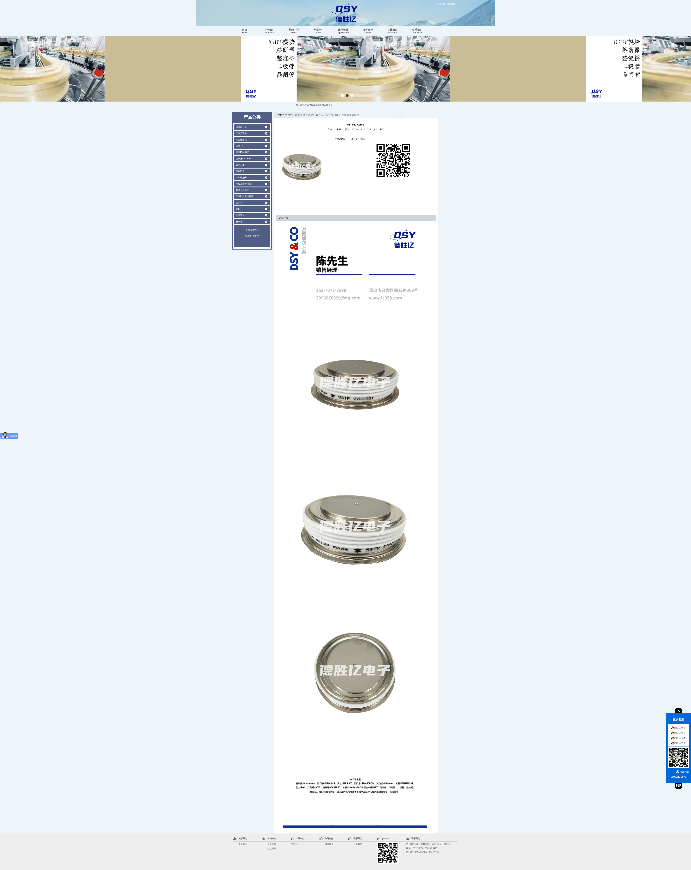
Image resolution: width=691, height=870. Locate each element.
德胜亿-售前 (680, 728)
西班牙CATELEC (244, 158)
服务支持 (368, 31)
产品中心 (318, 31)
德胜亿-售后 (680, 743)
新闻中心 (294, 31)
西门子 (239, 202)
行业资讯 (271, 848)
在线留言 (392, 31)
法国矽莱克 (241, 139)
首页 (244, 31)
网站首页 (300, 115)
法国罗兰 (240, 215)
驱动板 (239, 221)
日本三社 (240, 146)
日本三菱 (240, 165)
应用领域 (343, 31)
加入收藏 (451, 4)
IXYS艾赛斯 (241, 177)
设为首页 (440, 4)
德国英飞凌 (241, 133)
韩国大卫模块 (242, 190)
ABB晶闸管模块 (243, 184)
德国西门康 (241, 127)
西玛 (238, 209)
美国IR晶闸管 (242, 152)
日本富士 (240, 171)
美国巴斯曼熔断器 (244, 196)
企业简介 (242, 844)
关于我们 (269, 31)
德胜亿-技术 (680, 738)
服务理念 (329, 844)
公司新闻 (271, 844)
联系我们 (417, 31)
